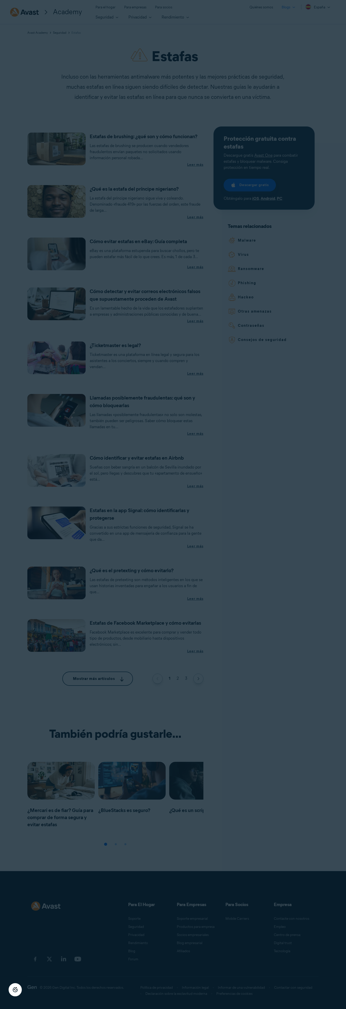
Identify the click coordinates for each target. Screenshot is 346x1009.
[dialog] (173, 504)
